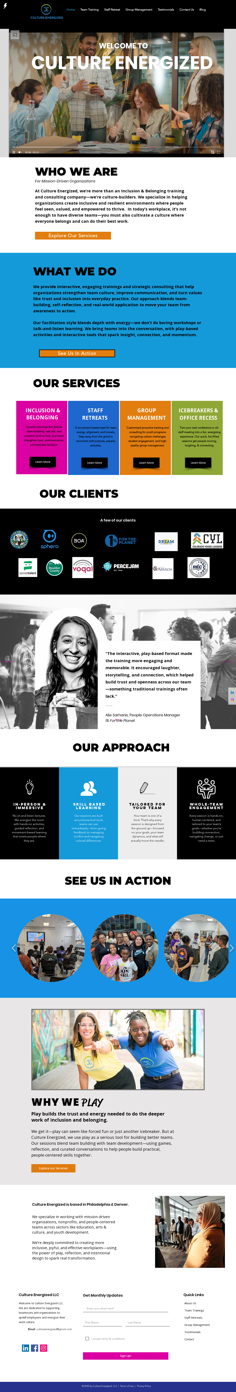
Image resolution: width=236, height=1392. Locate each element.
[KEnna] (120, 719)
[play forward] (232, 948)
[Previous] (9, 661)
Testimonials (192, 1332)
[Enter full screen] (218, 152)
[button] (51, 948)
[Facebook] (34, 1348)
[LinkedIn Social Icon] (25, 1348)
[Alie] (116, 720)
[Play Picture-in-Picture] (212, 152)
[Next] (226, 661)
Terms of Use (127, 1386)
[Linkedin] (232, 693)
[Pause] (13, 152)
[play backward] (14, 948)
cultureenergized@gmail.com (54, 1329)
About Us (190, 1303)
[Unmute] (20, 152)
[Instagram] (232, 700)
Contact (189, 1339)
